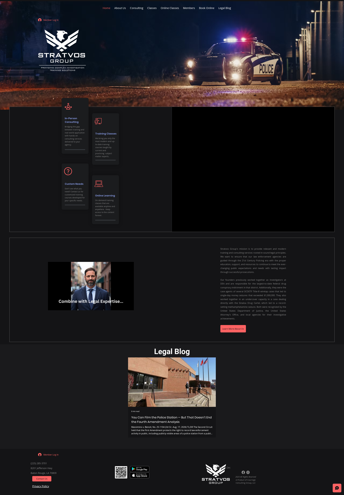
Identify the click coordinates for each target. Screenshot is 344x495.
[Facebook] (243, 472)
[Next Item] (211, 382)
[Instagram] (248, 472)
